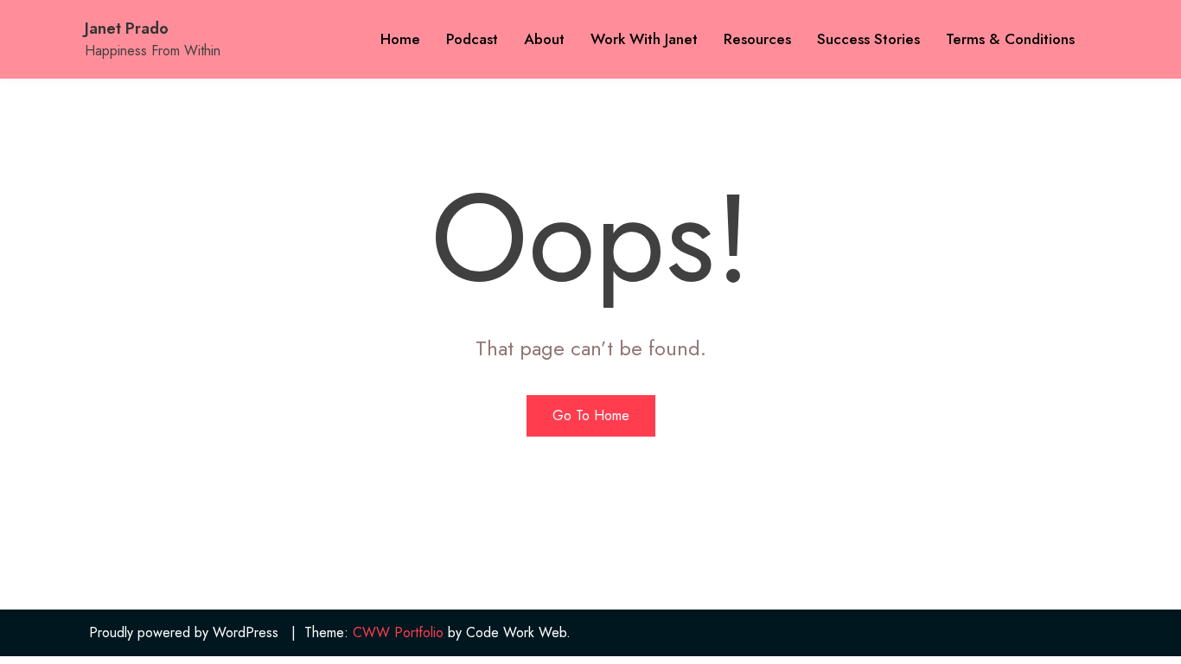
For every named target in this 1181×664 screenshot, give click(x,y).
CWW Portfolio (398, 632)
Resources (757, 39)
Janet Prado (127, 28)
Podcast (472, 39)
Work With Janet (644, 39)
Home (400, 39)
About (544, 39)
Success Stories (868, 39)
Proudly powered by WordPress (183, 632)
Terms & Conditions (1010, 39)
